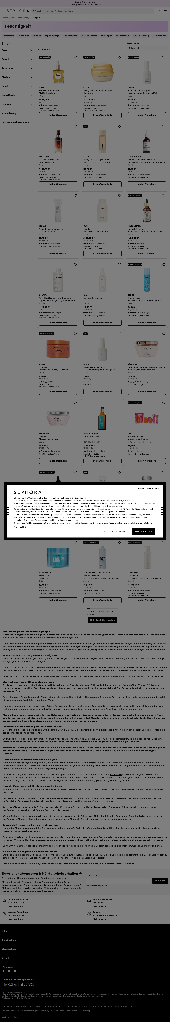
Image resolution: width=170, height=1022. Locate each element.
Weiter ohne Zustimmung (148, 488)
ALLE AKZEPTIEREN (143, 532)
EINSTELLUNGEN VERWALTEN (115, 532)
